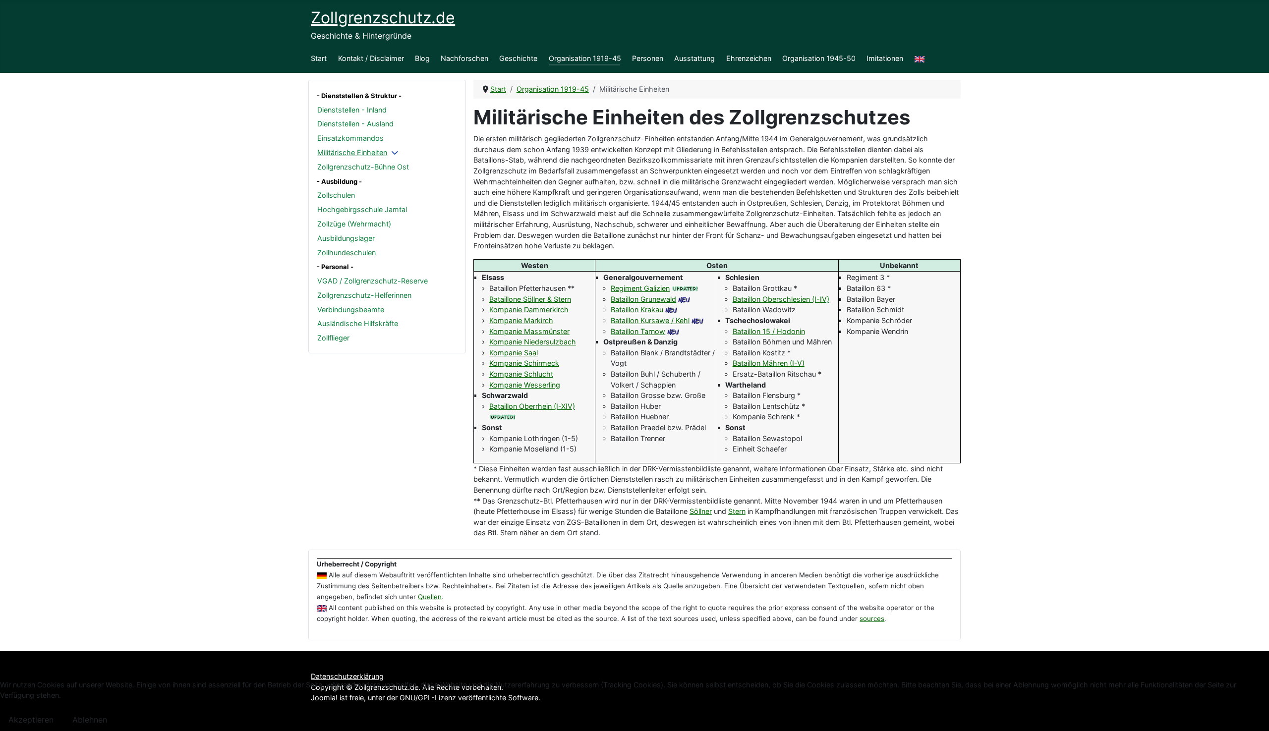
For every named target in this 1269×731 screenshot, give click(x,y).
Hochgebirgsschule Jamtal (362, 209)
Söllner (701, 511)
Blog (422, 58)
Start (319, 58)
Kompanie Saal (513, 352)
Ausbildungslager (346, 238)
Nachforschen (464, 58)
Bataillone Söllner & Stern (530, 299)
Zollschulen (336, 195)
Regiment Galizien (640, 288)
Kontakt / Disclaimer (371, 58)
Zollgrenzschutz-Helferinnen (364, 295)
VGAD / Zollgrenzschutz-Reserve (372, 281)
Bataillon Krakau (637, 309)
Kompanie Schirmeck (524, 363)
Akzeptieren (31, 720)
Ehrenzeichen (748, 58)
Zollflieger (333, 338)
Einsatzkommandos (350, 138)
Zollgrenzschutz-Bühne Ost (363, 167)
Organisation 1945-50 (819, 58)
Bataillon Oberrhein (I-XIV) (532, 406)
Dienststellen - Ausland (355, 123)
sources (872, 618)
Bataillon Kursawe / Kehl (650, 320)
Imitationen (884, 58)
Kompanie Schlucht (521, 374)
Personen (647, 58)
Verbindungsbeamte (350, 309)
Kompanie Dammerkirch (529, 309)
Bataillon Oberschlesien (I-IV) (781, 299)
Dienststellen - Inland (352, 110)
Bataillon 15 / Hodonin (769, 331)
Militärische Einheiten (352, 152)
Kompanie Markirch (521, 320)
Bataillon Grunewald (643, 299)
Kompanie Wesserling (524, 385)
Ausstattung (694, 58)
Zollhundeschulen (346, 252)
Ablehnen (89, 720)
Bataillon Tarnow (638, 331)
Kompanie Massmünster (529, 331)
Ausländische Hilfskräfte (357, 323)
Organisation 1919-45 (585, 58)
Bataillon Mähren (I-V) (769, 363)
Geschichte (518, 58)
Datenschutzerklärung (347, 676)
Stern (737, 511)
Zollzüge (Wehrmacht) (354, 224)
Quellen (430, 597)
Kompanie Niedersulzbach (532, 341)
